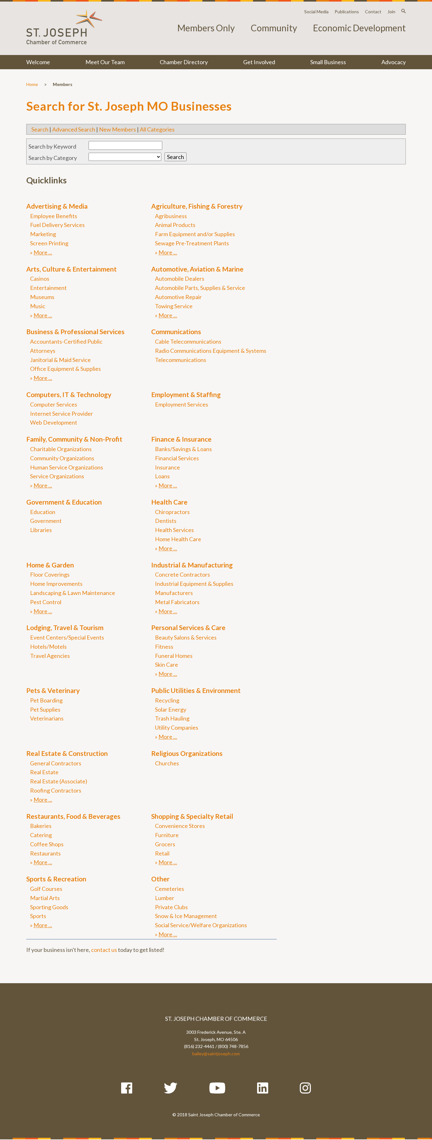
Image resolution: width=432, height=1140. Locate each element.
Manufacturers (174, 592)
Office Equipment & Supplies (65, 368)
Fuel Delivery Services (57, 224)
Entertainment (48, 287)
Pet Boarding (46, 700)
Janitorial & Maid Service (60, 359)
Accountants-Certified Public (66, 341)
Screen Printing (49, 243)
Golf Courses (46, 888)
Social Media (316, 11)
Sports (38, 915)
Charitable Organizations (61, 448)
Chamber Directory (184, 61)
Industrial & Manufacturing (192, 565)
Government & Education (64, 502)
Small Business (328, 61)
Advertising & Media (57, 206)
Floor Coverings (50, 574)
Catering (41, 834)
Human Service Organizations (66, 467)
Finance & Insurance (181, 439)
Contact (373, 11)
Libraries (41, 529)
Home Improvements (56, 583)
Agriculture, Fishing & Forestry (197, 206)
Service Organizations (57, 476)
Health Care (169, 502)
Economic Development (359, 27)
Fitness (164, 646)
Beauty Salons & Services (186, 637)
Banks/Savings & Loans (183, 448)
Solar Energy (170, 709)
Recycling (167, 700)
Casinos (39, 278)
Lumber (164, 897)
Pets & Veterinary (53, 690)
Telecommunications (180, 359)
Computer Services (53, 404)
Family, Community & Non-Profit (74, 439)
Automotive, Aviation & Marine (197, 269)
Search (39, 129)
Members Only (206, 27)
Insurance (167, 467)
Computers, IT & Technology (68, 394)
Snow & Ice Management (186, 915)
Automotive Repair (178, 296)
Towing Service (174, 306)
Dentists (165, 520)
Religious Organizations (187, 753)
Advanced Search (73, 129)
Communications (176, 331)
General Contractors (55, 763)
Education (42, 511)
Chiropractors (172, 511)
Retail (162, 853)
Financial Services (177, 458)
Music (37, 306)
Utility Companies (176, 727)
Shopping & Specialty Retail (192, 816)
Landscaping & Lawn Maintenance (72, 592)
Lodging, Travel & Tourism (64, 627)
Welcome (38, 61)
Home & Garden (50, 565)
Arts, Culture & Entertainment (71, 269)
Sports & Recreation (56, 879)
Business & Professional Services (75, 331)
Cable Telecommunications (188, 341)
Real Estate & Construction (67, 753)
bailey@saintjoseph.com (216, 1053)
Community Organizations (62, 458)
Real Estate (44, 772)
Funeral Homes (174, 655)
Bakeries (41, 825)
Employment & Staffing (186, 394)
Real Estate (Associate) (58, 781)
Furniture (167, 834)
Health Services (174, 529)
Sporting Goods (49, 907)
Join (391, 11)
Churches (167, 763)
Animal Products (175, 224)
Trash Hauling (172, 718)
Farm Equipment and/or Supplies (195, 233)
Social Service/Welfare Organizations (201, 925)
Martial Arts (45, 897)
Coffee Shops (47, 844)
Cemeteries (169, 888)
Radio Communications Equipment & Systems (210, 350)
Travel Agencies (50, 655)
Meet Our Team (105, 61)
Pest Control (45, 601)
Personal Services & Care (188, 627)
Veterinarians (47, 718)
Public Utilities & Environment (196, 690)
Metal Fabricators (177, 601)
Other (160, 879)
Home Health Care (178, 539)
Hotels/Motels (48, 646)
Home (32, 84)
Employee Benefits (53, 215)
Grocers (165, 844)
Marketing (43, 233)
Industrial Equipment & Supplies (194, 583)
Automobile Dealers (179, 278)
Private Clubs (171, 907)
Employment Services (181, 404)
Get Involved (259, 61)
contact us (104, 949)
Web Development (53, 422)
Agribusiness (171, 215)
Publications (347, 11)
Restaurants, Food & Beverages (73, 816)
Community (274, 27)
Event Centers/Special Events (67, 637)
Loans (162, 476)
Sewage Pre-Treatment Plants (192, 243)
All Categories (157, 129)
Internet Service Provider (61, 413)
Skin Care (166, 664)
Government (46, 520)
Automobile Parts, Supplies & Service (200, 287)
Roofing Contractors (55, 790)
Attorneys (42, 350)
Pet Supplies (45, 709)
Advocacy (393, 61)
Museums (42, 296)
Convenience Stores (180, 825)
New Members (117, 129)
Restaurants (45, 853)
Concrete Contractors (182, 574)
